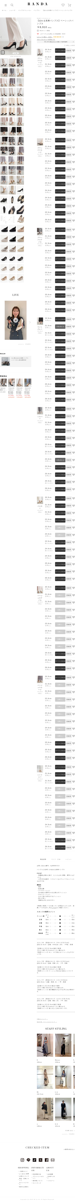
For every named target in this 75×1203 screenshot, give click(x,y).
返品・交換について (24, 1179)
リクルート (51, 1180)
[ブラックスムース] (15, 36)
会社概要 (50, 1174)
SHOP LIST (51, 1177)
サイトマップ (37, 1183)
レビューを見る (45, 37)
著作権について (38, 1180)
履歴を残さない (70, 1149)
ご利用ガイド (23, 1171)
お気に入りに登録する (73, 50)
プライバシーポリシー (38, 1177)
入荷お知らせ (60, 326)
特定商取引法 (37, 1174)
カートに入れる (60, 50)
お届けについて (24, 1176)
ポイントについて (24, 1183)
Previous (1, 37)
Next (30, 37)
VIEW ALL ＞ (70, 1130)
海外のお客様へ (24, 1186)
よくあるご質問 (24, 1174)
